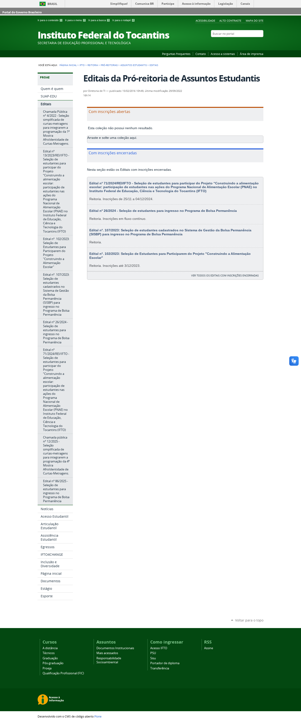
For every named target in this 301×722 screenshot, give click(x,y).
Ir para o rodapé (123, 20)
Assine (208, 648)
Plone (98, 716)
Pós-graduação (53, 663)
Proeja (47, 668)
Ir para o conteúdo (50, 20)
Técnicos (49, 653)
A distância (50, 648)
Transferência (159, 668)
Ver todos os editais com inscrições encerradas (225, 275)
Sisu (153, 658)
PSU (153, 653)
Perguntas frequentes (176, 54)
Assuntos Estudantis (133, 65)
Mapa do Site (254, 20)
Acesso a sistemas (223, 54)
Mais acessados (107, 653)
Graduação (50, 658)
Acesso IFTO (158, 648)
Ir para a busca (98, 20)
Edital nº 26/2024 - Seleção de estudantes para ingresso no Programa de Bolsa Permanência (163, 211)
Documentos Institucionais (115, 648)
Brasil (52, 4)
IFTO (82, 65)
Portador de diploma (164, 663)
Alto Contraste (230, 20)
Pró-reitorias (109, 65)
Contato (200, 54)
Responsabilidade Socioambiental (108, 660)
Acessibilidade (205, 20)
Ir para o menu (75, 20)
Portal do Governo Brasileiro (22, 12)
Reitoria (92, 65)
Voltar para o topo (249, 620)
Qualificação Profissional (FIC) (63, 673)
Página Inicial (68, 65)
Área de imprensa (251, 54)
